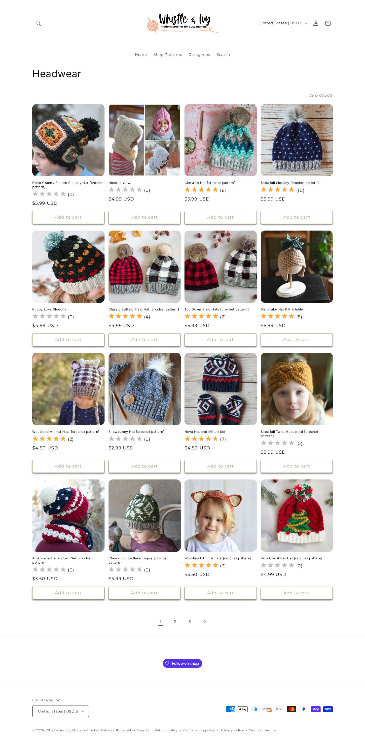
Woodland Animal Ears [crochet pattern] (218, 558)
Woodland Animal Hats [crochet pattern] (66, 432)
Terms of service (262, 730)
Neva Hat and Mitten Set (204, 432)
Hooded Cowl (120, 183)
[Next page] (205, 622)
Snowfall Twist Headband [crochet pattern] (289, 434)
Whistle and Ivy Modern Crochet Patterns (80, 730)
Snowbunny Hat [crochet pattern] (137, 432)
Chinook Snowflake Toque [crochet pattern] (138, 560)
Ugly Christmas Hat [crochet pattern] (292, 558)
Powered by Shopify (132, 730)
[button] (38, 23)
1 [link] (160, 621)
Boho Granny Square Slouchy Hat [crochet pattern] (68, 185)
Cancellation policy (199, 730)
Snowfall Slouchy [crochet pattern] (290, 183)
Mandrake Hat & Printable (282, 309)
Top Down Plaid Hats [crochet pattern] (216, 309)
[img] (201, 190)
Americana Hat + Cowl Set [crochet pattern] (62, 560)
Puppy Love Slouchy (49, 309)
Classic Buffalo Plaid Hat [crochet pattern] (144, 309)
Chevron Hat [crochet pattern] (209, 183)
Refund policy (166, 730)
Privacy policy (232, 730)
